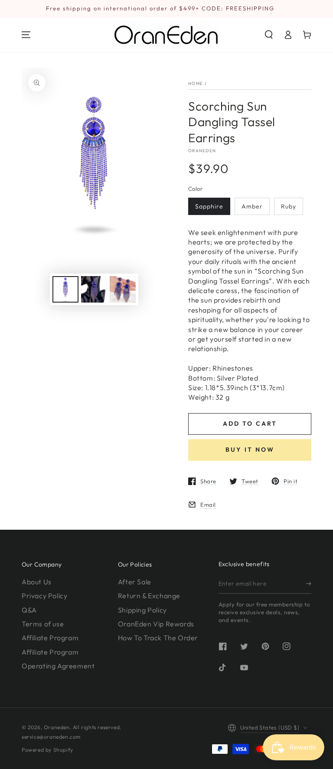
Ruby (288, 206)
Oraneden (202, 150)
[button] (268, 34)
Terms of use (43, 623)
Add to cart (250, 423)
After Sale (134, 581)
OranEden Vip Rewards (156, 623)
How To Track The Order (158, 637)
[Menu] (26, 34)
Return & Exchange (149, 595)
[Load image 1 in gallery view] (65, 289)
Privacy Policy (44, 595)
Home (195, 83)
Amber (252, 206)
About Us (37, 581)
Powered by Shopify (47, 749)
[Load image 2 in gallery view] (94, 289)
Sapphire (209, 206)
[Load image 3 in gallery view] (123, 289)
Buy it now (249, 449)
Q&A (29, 610)
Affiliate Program (50, 637)
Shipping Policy (142, 610)
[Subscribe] (308, 583)
